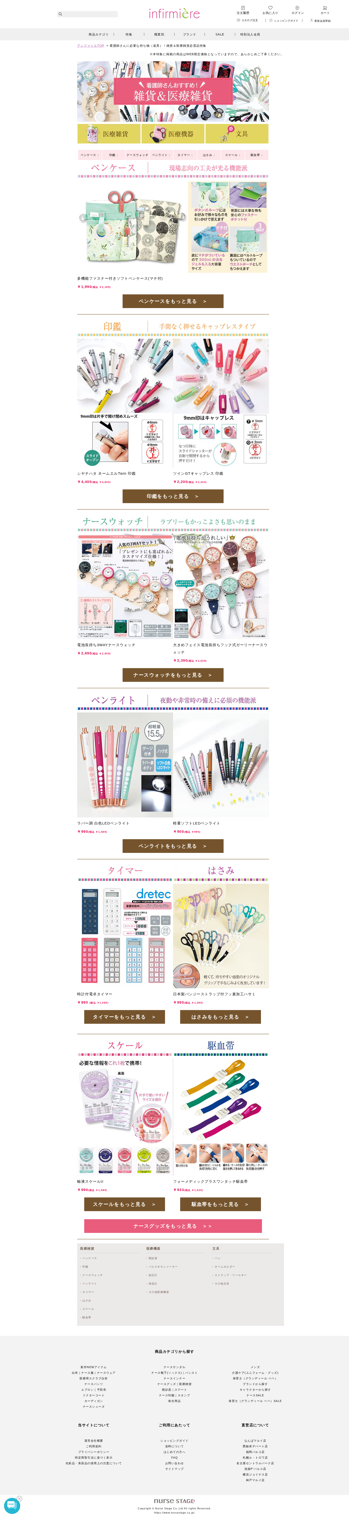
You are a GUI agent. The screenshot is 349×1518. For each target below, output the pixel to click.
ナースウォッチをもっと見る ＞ (173, 675)
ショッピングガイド (286, 20)
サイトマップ (174, 1468)
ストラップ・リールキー (231, 1275)
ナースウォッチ (92, 1275)
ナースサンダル (175, 1367)
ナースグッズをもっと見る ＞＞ (173, 1226)
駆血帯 (86, 1317)
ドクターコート (94, 1395)
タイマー (88, 1292)
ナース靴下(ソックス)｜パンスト (174, 1372)
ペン (218, 1258)
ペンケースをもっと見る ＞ (173, 301)
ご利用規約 (94, 1446)
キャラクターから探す (255, 1389)
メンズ (255, 1367)
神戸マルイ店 (255, 1480)
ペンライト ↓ (161, 155)
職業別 (159, 34)
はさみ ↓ (209, 155)
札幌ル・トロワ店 (255, 1457)
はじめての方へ (175, 1452)
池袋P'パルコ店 (255, 1468)
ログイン (298, 13)
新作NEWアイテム (94, 1367)
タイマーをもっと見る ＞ (124, 1017)
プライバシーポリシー (93, 1452)
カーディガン (93, 1401)
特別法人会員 (250, 34)
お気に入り (270, 13)
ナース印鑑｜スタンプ (174, 1395)
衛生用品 (174, 1401)
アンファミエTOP (90, 45)
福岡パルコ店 (255, 1452)
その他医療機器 (159, 1292)
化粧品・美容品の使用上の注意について (94, 1463)
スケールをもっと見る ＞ (124, 1204)
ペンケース (89, 1258)
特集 (129, 34)
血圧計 (153, 1275)
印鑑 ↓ (113, 155)
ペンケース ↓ (90, 155)
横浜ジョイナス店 (255, 1474)
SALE (219, 34)
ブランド (189, 34)
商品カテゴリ (99, 34)
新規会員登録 (322, 20)
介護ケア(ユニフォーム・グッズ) (255, 1372)
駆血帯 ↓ (257, 155)
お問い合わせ (174, 1463)
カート (325, 13)
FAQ (174, 1457)
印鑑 (85, 1266)
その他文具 (222, 1283)
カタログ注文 (250, 20)
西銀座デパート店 (255, 1446)
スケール (88, 1308)
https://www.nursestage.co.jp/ (174, 1513)
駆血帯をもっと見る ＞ (220, 1204)
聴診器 (153, 1258)
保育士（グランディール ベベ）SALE (255, 1401)
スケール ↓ (233, 155)
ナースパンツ (93, 1384)
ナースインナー (175, 1378)
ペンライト (89, 1283)
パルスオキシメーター (163, 1266)
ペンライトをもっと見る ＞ (173, 846)
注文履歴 (243, 13)
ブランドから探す (255, 1384)
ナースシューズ (94, 1406)
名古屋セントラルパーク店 (255, 1463)
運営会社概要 (93, 1440)
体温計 (153, 1283)
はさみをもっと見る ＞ (220, 1017)
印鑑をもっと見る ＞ (173, 496)
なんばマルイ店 (255, 1440)
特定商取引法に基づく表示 (93, 1457)
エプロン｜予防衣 (93, 1389)
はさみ (86, 1300)
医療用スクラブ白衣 (94, 1378)
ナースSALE (255, 1395)
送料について (174, 1446)
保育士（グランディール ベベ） (255, 1378)
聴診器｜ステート (174, 1389)
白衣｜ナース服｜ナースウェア (94, 1372)
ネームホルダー (225, 1266)
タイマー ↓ (185, 155)
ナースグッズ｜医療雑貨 (174, 1384)
